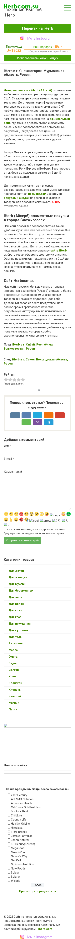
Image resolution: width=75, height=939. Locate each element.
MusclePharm (19, 852)
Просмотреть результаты (37, 891)
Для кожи (15, 610)
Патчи (13, 709)
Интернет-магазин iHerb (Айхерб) (28, 90)
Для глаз (15, 617)
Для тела (15, 637)
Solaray (15, 876)
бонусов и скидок (16, 198)
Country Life (19, 819)
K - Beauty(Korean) (23, 844)
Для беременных (21, 590)
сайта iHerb (58, 250)
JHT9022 (14, 50)
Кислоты (15, 689)
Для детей (16, 571)
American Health (21, 803)
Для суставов (18, 630)
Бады (13, 663)
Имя (8, 446)
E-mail (9, 458)
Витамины (16, 643)
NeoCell (16, 860)
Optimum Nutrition (22, 864)
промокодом (37, 194)
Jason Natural (20, 840)
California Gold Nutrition (26, 807)
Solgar (15, 872)
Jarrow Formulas (21, 836)
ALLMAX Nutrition (22, 799)
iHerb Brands (19, 832)
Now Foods (18, 868)
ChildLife (16, 815)
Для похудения (20, 623)
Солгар (14, 670)
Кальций (15, 696)
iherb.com (45, 929)
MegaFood (17, 848)
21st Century (19, 795)
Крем (12, 676)
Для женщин (18, 577)
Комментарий (13, 471)
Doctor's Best (19, 811)
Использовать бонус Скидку (37, 58)
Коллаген (15, 683)
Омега (13, 656)
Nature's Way (19, 856)
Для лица (15, 597)
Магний (14, 703)
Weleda (15, 880)
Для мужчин (17, 584)
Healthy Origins (20, 823)
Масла (13, 650)
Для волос (16, 604)
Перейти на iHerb (37, 28)
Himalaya (16, 827)
